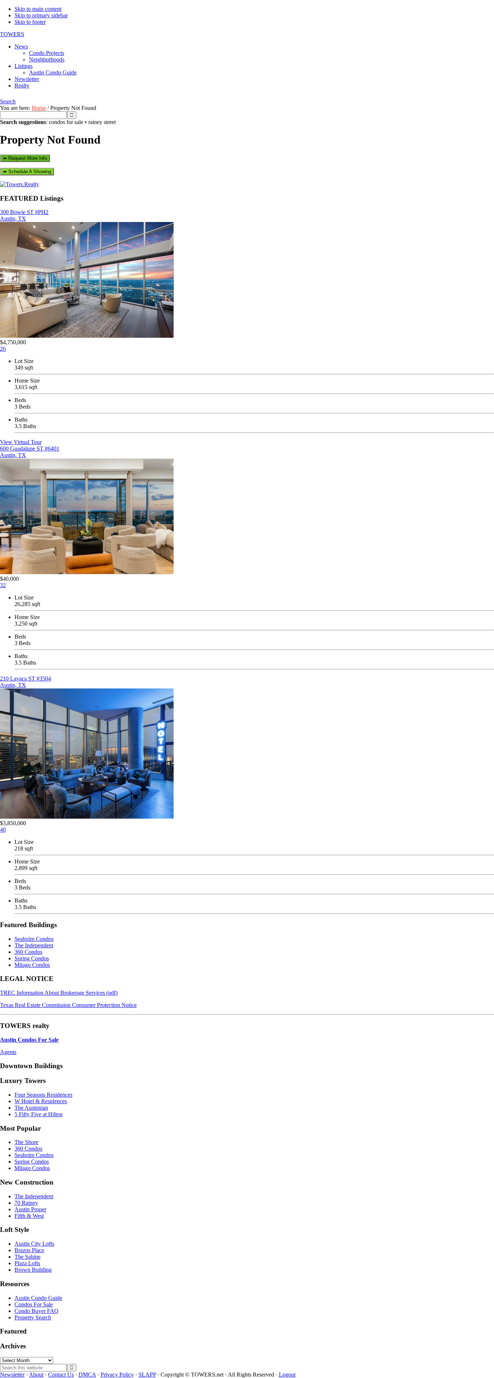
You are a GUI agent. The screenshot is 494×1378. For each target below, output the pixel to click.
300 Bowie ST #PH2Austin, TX (24, 215)
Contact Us (61, 1374)
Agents (8, 1052)
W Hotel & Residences (40, 1101)
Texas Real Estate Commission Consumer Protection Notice (68, 1005)
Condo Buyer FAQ (36, 1311)
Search (8, 101)
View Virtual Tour (21, 442)
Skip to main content (37, 9)
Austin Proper (30, 1209)
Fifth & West (29, 1216)
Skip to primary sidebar (41, 15)
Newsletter (12, 1374)
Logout (287, 1374)
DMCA (87, 1374)
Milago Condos (32, 965)
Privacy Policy (117, 1374)
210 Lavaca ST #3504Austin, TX (25, 681)
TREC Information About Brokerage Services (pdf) (59, 993)
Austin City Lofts (34, 1244)
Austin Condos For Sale (29, 1040)
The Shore (26, 1142)
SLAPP (147, 1374)
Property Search (32, 1317)
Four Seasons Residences (43, 1095)
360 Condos (28, 952)
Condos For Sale (33, 1304)
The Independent (33, 945)
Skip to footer (30, 22)
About (36, 1374)
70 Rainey (26, 1203)
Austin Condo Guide (38, 1298)
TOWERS (12, 34)
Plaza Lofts (27, 1263)
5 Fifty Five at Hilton (38, 1114)
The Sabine (27, 1257)
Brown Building (33, 1270)
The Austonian (31, 1108)
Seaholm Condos (34, 939)
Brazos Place (29, 1250)
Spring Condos (31, 958)
